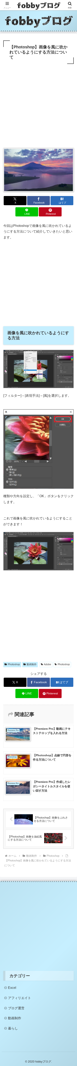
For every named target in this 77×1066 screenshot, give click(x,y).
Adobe (47, 664)
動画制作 (32, 664)
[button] (68, 709)
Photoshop (14, 664)
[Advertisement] (38, 105)
